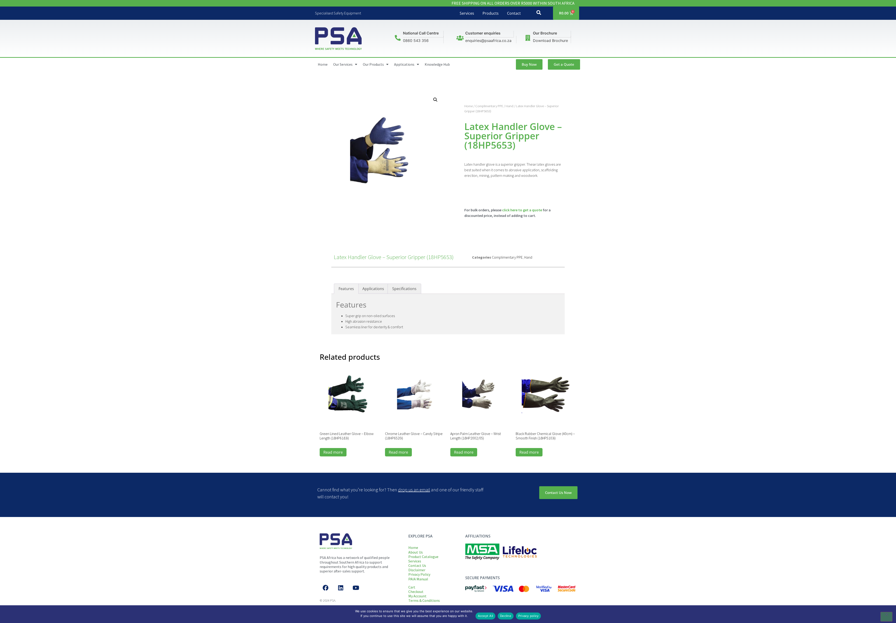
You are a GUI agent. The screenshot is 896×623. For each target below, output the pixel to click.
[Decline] (886, 617)
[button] (435, 100)
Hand (509, 106)
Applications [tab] (373, 288)
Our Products (373, 64)
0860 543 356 (416, 40)
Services (467, 13)
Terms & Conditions (424, 600)
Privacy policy (528, 616)
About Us (415, 552)
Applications (404, 64)
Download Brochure (550, 40)
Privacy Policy (419, 574)
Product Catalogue (423, 556)
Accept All (485, 616)
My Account (417, 596)
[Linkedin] (340, 587)
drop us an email (414, 490)
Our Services (343, 64)
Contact (514, 13)
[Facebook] (325, 587)
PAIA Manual (418, 579)
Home (323, 64)
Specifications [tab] (404, 288)
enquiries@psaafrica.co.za (488, 40)
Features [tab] (346, 288)
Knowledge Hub (437, 64)
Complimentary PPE (489, 106)
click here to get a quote (522, 210)
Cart (411, 587)
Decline (505, 616)
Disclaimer (416, 570)
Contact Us (417, 565)
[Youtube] (356, 587)
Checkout (416, 591)
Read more (333, 452)
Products (491, 13)
